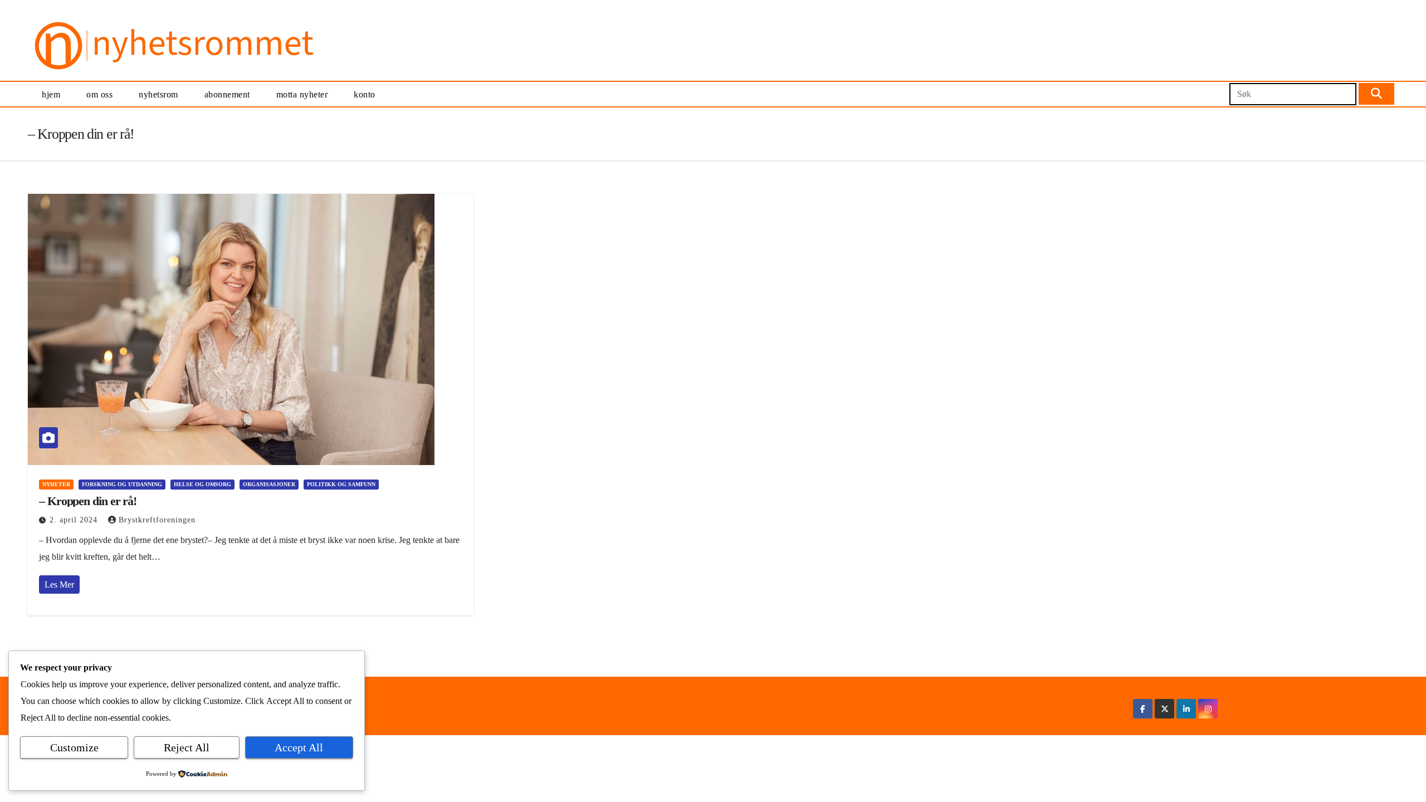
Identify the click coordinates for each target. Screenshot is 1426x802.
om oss (99, 94)
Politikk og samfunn (341, 484)
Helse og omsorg (202, 484)
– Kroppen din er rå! (87, 501)
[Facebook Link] (1143, 709)
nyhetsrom (158, 94)
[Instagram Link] (1208, 709)
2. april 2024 (75, 520)
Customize (74, 747)
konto (364, 94)
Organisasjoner (269, 484)
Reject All (186, 747)
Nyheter (56, 484)
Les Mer (59, 584)
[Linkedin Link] (1186, 709)
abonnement (227, 94)
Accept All (299, 747)
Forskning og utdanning (122, 484)
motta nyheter (302, 94)
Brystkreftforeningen (157, 520)
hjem (51, 94)
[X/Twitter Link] (1164, 709)
